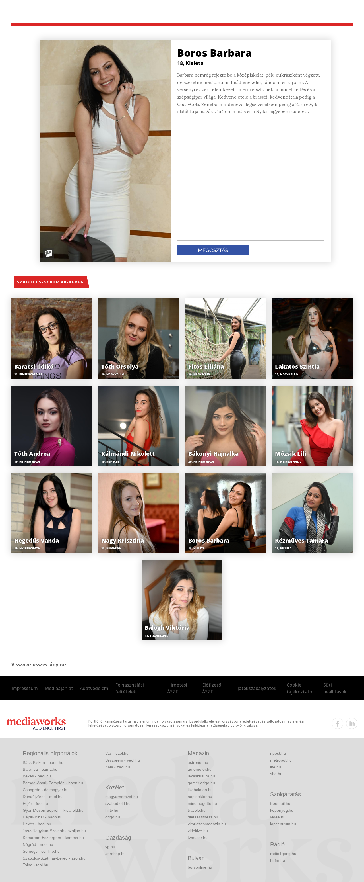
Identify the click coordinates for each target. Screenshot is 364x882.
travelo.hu (197, 810)
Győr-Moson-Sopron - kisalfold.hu (53, 810)
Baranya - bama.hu (40, 769)
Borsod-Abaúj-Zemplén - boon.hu (53, 783)
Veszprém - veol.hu (122, 760)
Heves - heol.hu (37, 824)
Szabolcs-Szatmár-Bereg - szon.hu (54, 858)
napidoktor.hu (200, 796)
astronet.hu (198, 762)
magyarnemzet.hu (121, 796)
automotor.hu (200, 769)
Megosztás (213, 250)
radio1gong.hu (283, 853)
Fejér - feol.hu (35, 803)
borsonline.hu (200, 867)
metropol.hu (281, 760)
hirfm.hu (277, 860)
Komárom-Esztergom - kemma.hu (53, 837)
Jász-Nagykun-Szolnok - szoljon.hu (54, 830)
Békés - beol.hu (37, 776)
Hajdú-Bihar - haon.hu (43, 817)
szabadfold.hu (118, 803)
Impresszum (24, 688)
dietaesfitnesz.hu (203, 817)
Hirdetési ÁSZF (177, 688)
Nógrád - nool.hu (38, 844)
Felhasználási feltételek (129, 688)
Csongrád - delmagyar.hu (46, 789)
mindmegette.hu (202, 803)
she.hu (276, 774)
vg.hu (110, 846)
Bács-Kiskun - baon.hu (43, 762)
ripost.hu (278, 753)
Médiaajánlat (59, 688)
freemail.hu (280, 803)
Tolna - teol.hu (35, 865)
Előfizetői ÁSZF (212, 688)
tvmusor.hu (198, 837)
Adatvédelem (94, 688)
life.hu (275, 767)
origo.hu (112, 817)
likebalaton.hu (200, 789)
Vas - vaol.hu (117, 753)
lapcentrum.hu (283, 824)
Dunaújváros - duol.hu (43, 796)
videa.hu (278, 817)
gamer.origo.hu (201, 783)
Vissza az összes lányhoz (39, 664)
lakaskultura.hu (201, 776)
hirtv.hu (111, 810)
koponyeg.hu (281, 810)
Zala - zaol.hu (117, 767)
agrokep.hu (115, 853)
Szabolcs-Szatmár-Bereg (50, 282)
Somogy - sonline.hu (41, 851)
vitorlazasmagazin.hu (207, 824)
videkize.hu (198, 830)
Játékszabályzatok (257, 688)
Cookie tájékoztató (299, 688)
